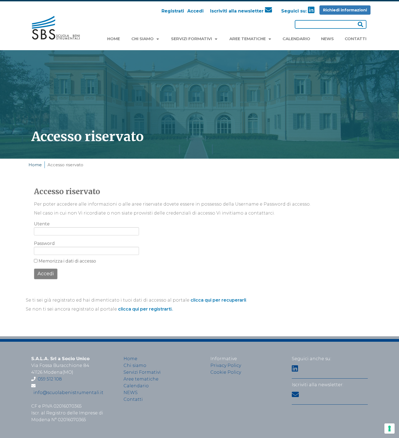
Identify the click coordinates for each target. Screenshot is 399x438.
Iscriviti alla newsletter (237, 11)
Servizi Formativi (142, 372)
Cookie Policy (225, 372)
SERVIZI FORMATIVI (192, 38)
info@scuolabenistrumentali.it (68, 392)
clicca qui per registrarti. (145, 309)
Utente (42, 223)
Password (42, 243)
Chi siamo (134, 365)
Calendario (136, 385)
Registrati (173, 11)
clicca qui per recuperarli (218, 300)
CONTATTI (355, 38)
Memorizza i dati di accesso (66, 261)
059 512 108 (50, 379)
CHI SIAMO (143, 38)
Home (35, 164)
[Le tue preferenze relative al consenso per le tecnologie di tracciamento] (389, 428)
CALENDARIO (296, 38)
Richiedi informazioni (345, 10)
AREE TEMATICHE (248, 38)
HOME (113, 38)
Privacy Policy (225, 365)
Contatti (133, 399)
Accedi (195, 11)
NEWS (327, 38)
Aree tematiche (141, 379)
